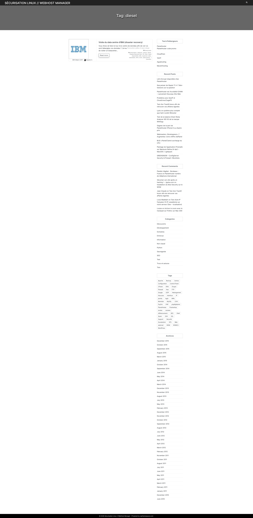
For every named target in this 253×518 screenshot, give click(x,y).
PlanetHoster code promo (166, 48)
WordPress (161, 328)
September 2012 (163, 424)
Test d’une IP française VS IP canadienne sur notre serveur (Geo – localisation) (169, 202)
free (167, 289)
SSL (172, 316)
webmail (160, 325)
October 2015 (162, 345)
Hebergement (176, 292)
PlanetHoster (162, 307)
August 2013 (161, 396)
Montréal (161, 301)
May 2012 (160, 440)
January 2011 (162, 491)
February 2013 (162, 408)
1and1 (159, 58)
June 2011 (160, 471)
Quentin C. (89, 60)
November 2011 (163, 455)
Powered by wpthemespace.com (142, 516)
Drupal (174, 286)
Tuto (158, 267)
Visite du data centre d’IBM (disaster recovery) (121, 42)
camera (145, 52)
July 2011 (160, 467)
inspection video (146, 56)
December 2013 (163, 388)
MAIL (173, 298)
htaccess (161, 295)
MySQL (169, 301)
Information (161, 240)
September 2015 (163, 349)
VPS (170, 322)
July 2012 (160, 432)
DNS (167, 286)
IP (176, 295)
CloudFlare (161, 54)
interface (170, 295)
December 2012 (163, 412)
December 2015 (163, 341)
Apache (160, 280)
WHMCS (175, 325)
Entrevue (160, 236)
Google (160, 292)
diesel (149, 52)
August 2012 (161, 428)
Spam (160, 316)
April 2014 (161, 380)
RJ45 (140, 57)
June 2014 (161, 372)
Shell (178, 313)
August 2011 (161, 463)
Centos (176, 280)
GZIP (167, 292)
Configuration (162, 283)
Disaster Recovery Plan (136, 54)
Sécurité (169, 319)
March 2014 (161, 384)
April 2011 (160, 479)
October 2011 (162, 459)
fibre (146, 54)
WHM (168, 325)
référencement (163, 313)
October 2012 (162, 420)
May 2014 (160, 376)
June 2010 (161, 499)
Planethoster (161, 46)
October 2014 (162, 365)
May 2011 (160, 475)
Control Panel (174, 283)
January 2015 (162, 361)
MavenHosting (162, 66)
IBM (140, 56)
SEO (158, 255)
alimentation (133, 52)
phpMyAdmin (176, 304)
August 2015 (161, 353)
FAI (143, 54)
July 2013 (160, 400)
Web (176, 322)
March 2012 (161, 448)
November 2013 (163, 392)
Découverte (148, 50)
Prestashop (173, 307)
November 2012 (163, 416)
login (166, 298)
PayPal (160, 304)
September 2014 (163, 369)
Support (160, 319)
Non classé (161, 244)
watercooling (146, 57)
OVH (176, 301)
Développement (163, 228)
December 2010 (163, 495)
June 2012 (161, 436)
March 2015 (161, 357)
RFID (137, 57)
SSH (166, 316)
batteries (139, 52)
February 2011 (162, 487)
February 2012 (162, 451)
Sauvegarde (161, 252)
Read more (104, 55)
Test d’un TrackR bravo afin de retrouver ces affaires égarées (169, 193)
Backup (168, 280)
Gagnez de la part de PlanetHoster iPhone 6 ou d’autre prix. (169, 128)
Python (159, 248)
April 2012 (161, 444)
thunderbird (162, 322)
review (160, 310)
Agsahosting (161, 62)
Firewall (160, 289)
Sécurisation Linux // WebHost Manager (37, 3)
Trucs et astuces (163, 263)
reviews (167, 310)
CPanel (160, 286)
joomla (160, 298)
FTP (173, 289)
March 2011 (161, 483)
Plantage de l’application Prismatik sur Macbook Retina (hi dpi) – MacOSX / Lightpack (170, 149)
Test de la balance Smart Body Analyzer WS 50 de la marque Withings (168, 119)
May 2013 (160, 404)
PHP (167, 304)
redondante (132, 57)
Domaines (160, 232)
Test (158, 259)
